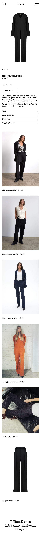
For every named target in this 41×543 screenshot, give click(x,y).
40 (10, 85)
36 (4, 85)
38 (7, 85)
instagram (20, 529)
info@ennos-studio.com (20, 525)
